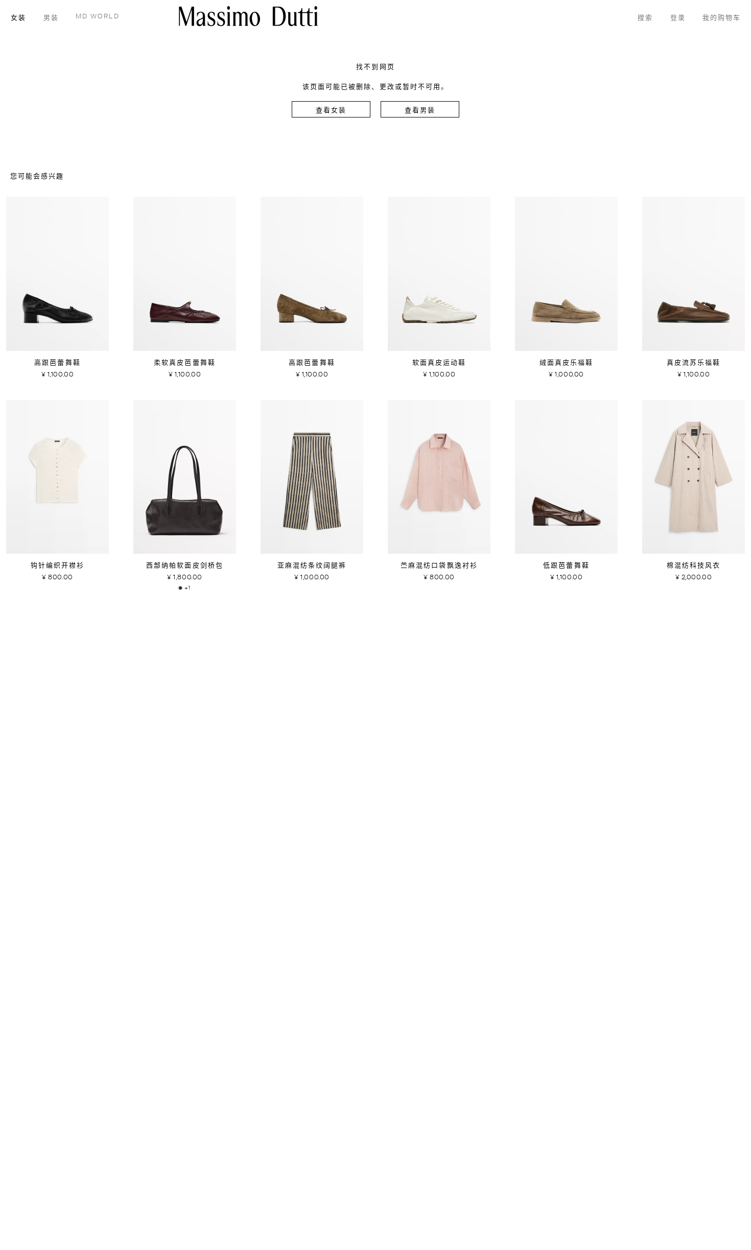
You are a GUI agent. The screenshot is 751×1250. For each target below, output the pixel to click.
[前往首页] (248, 16)
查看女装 (331, 110)
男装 (51, 18)
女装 (18, 18)
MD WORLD (98, 16)
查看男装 (420, 110)
